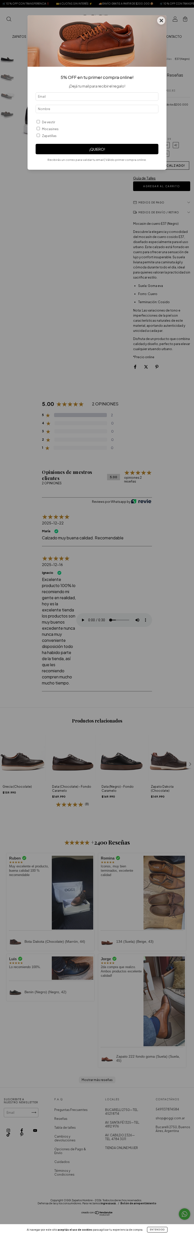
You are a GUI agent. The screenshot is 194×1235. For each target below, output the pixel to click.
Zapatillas (49, 136)
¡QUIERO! (97, 149)
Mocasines (50, 129)
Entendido (157, 1229)
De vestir (48, 122)
